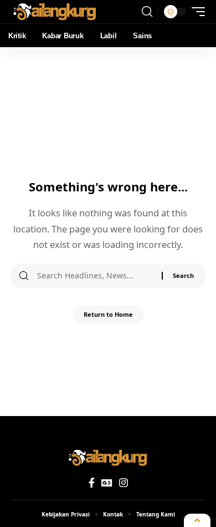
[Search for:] (95, 276)
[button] (147, 12)
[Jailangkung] (55, 11)
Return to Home (108, 314)
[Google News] (107, 482)
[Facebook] (91, 482)
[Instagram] (123, 482)
